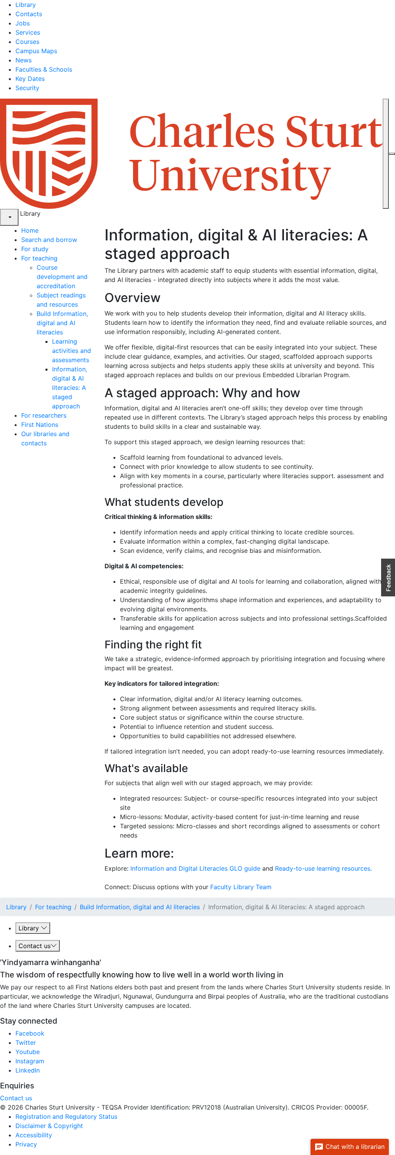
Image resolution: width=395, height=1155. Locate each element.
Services (27, 32)
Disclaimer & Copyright (49, 1126)
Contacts (28, 14)
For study (35, 249)
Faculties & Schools (43, 69)
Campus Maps (36, 51)
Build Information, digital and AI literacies (62, 323)
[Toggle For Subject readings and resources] (81, 304)
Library (25, 4)
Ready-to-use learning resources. (323, 868)
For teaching (39, 258)
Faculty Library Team (241, 887)
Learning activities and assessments (71, 350)
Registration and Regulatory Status (66, 1116)
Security (27, 88)
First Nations (39, 424)
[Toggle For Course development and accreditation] (78, 286)
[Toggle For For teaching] (60, 258)
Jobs (22, 23)
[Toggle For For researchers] (69, 415)
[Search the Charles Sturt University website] (386, 154)
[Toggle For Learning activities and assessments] (92, 360)
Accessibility (33, 1135)
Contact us (35, 946)
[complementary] (9, 217)
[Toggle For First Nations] (61, 424)
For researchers (43, 415)
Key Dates (30, 78)
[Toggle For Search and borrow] (80, 239)
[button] (388, 577)
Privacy (26, 1144)
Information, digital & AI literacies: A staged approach (69, 387)
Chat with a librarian (354, 1146)
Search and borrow (49, 239)
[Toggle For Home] (41, 230)
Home (30, 230)
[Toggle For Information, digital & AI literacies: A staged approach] (83, 406)
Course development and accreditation (62, 277)
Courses (27, 41)
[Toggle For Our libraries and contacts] (50, 443)
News (23, 60)
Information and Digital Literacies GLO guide (195, 868)
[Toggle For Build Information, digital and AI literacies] (66, 332)
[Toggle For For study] (51, 249)
